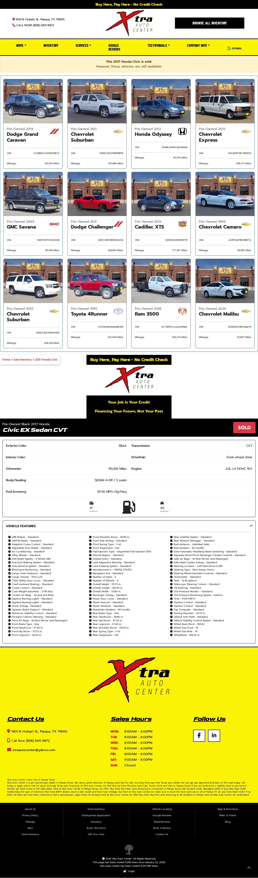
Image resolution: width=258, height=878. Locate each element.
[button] (129, 581)
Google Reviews (114, 47)
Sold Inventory (23, 359)
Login (130, 871)
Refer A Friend (227, 815)
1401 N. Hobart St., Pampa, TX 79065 (39, 19)
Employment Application (96, 815)
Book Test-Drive (96, 828)
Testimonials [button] (157, 45)
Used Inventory (30, 834)
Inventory (51, 45)
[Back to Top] (249, 868)
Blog (227, 822)
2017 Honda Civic (46, 359)
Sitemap (30, 822)
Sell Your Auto (96, 834)
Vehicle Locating (162, 809)
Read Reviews (162, 822)
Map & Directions (228, 809)
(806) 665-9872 (38, 740)
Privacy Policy (30, 815)
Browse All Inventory (209, 22)
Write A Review (162, 828)
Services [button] (82, 45)
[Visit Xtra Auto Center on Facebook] (200, 733)
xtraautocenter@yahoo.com (33, 749)
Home (6, 359)
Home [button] (19, 45)
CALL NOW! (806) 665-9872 (35, 25)
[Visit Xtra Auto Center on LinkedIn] (214, 733)
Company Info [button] (197, 45)
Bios (30, 828)
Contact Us (161, 834)
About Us (30, 809)
